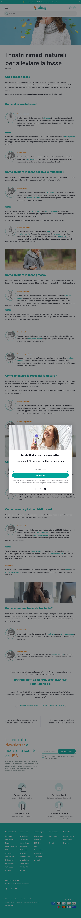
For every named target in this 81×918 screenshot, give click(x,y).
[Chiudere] (68, 428)
